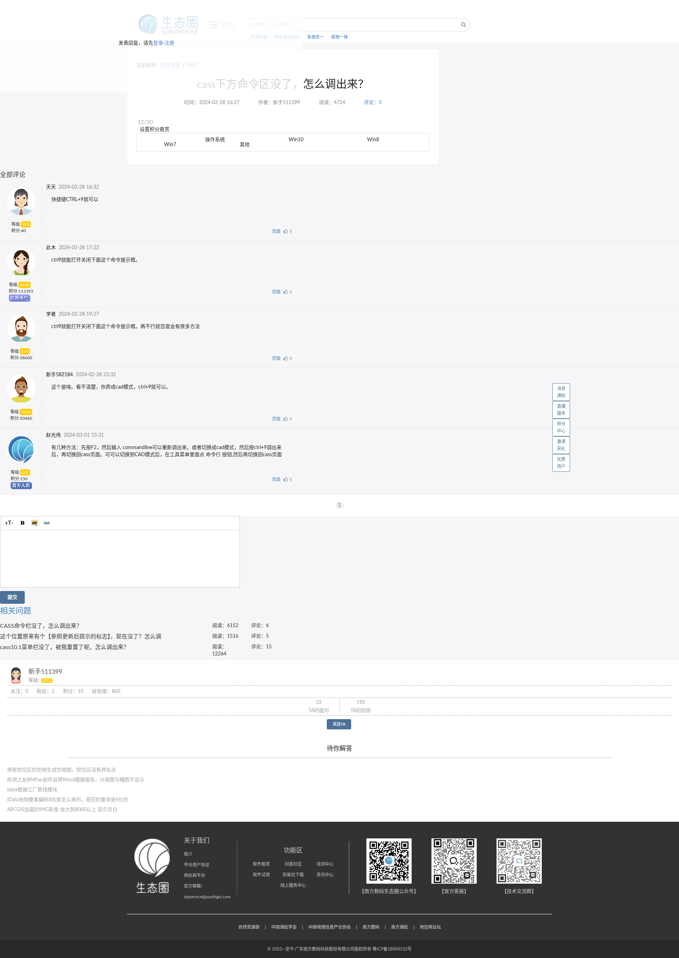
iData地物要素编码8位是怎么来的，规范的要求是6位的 (67, 799)
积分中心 (561, 427)
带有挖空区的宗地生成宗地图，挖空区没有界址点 (61, 770)
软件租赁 (261, 864)
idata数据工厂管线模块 (32, 789)
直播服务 (561, 409)
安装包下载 (293, 875)
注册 (169, 43)
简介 (188, 854)
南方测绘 (399, 927)
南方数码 (370, 927)
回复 (276, 231)
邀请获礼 (561, 445)
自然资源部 (249, 927)
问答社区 (293, 864)
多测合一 (315, 37)
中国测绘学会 (284, 927)
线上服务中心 (293, 885)
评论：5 (373, 102)
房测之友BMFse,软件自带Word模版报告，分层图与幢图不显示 (75, 780)
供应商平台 (194, 875)
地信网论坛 (430, 927)
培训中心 (325, 864)
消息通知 (561, 392)
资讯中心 (325, 875)
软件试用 (261, 875)
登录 (158, 43)
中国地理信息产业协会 (329, 927)
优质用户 (561, 463)
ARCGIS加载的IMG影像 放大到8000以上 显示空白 (62, 809)
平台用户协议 (196, 865)
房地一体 (339, 37)
